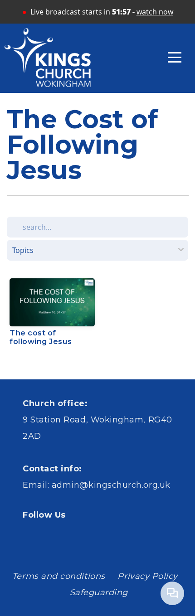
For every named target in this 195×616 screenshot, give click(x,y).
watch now (154, 12)
